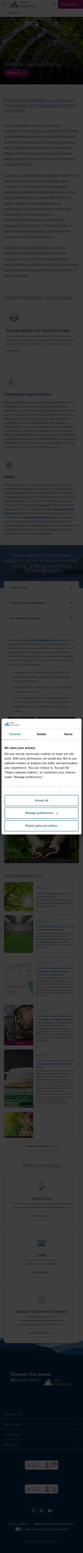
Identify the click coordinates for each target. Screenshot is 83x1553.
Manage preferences (39, 813)
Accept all (41, 800)
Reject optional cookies (41, 825)
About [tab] (68, 734)
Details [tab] (41, 734)
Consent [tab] (15, 734)
